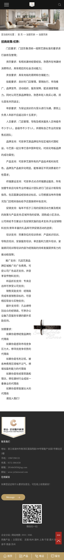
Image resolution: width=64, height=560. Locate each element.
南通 (8, 544)
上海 (41, 540)
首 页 (20, 34)
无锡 (26, 540)
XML (30, 535)
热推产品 (5, 540)
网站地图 (16, 535)
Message (10, 497)
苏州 (13, 544)
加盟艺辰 (30, 34)
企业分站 (5, 535)
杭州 (31, 540)
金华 (3, 544)
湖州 (36, 540)
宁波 (46, 540)
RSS (24, 535)
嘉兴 (51, 540)
